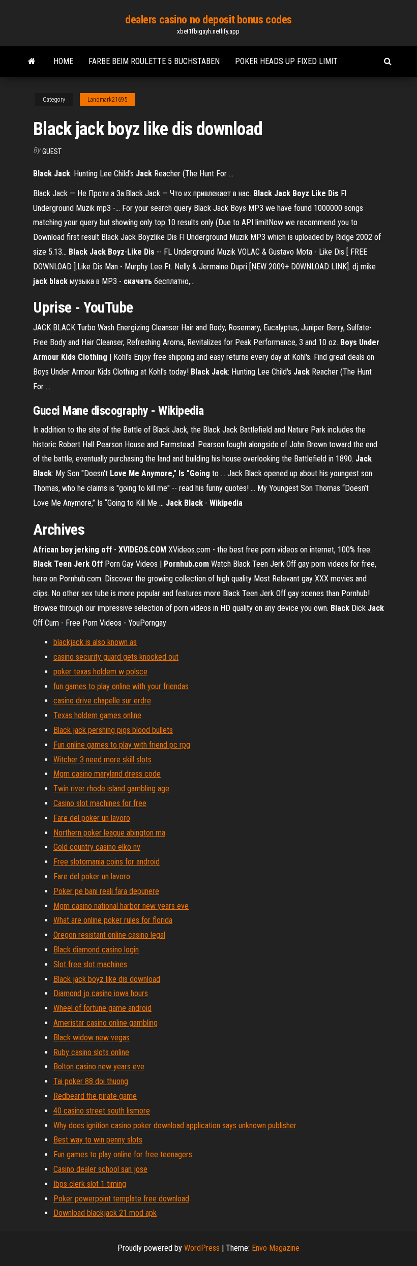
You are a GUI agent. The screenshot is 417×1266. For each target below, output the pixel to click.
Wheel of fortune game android (102, 1008)
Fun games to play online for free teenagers (122, 1154)
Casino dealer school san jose (100, 1169)
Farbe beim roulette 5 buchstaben (154, 61)
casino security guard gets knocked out (115, 657)
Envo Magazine (276, 1248)
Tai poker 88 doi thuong (90, 1081)
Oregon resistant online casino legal (109, 935)
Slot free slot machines (90, 964)
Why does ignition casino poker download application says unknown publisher (174, 1125)
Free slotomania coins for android (106, 862)
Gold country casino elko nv (96, 847)
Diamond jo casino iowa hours (100, 993)
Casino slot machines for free (99, 803)
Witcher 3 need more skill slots (102, 759)
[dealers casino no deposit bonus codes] (32, 61)
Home (63, 61)
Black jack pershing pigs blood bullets (113, 730)
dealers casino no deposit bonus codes (208, 19)
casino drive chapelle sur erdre (102, 700)
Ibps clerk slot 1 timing (89, 1184)
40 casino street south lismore (101, 1111)
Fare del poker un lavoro (91, 818)
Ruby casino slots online (91, 1052)
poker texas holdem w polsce (100, 671)
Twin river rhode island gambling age (111, 788)
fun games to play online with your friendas (121, 686)
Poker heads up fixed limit (286, 61)
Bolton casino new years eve (98, 1066)
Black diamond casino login (96, 949)
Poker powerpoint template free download (121, 1198)
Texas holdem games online (97, 715)
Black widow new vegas (91, 1037)
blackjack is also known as (95, 642)
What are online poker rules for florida (112, 920)
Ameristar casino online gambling (105, 1023)
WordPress (202, 1248)
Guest (52, 151)
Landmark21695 (107, 99)
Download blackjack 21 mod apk (105, 1213)
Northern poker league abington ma (109, 833)
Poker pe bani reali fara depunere (106, 891)
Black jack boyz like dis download (106, 979)
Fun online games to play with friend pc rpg (121, 745)
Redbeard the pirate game (95, 1096)
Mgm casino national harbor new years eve (121, 906)
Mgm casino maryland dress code (107, 774)
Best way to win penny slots (97, 1140)
